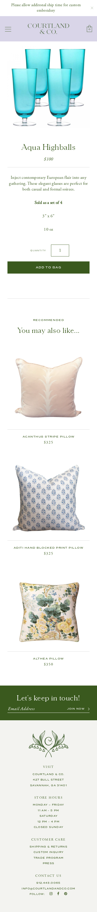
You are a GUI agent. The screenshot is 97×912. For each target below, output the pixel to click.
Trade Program (49, 858)
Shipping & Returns (48, 847)
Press (48, 863)
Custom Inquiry (49, 852)
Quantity (38, 250)
